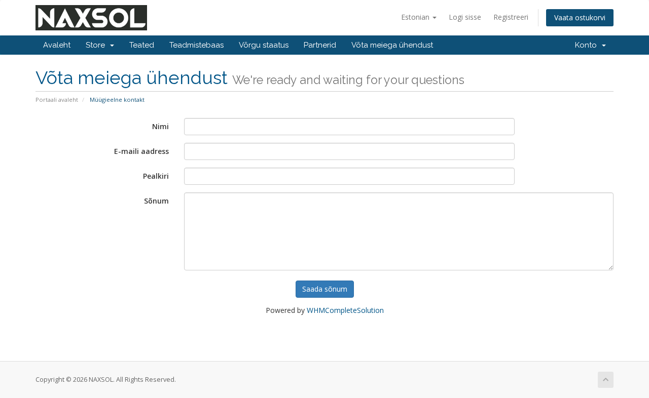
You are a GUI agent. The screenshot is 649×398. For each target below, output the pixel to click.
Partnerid (320, 45)
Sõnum (156, 201)
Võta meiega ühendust (392, 45)
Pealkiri (156, 176)
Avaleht (56, 45)
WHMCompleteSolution (345, 310)
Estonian (416, 17)
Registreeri (510, 17)
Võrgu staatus (264, 45)
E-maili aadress (141, 151)
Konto (588, 45)
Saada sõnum (324, 289)
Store (97, 45)
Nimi (160, 126)
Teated (141, 45)
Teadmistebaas (196, 45)
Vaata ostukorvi (579, 17)
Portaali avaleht (56, 99)
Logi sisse (465, 17)
